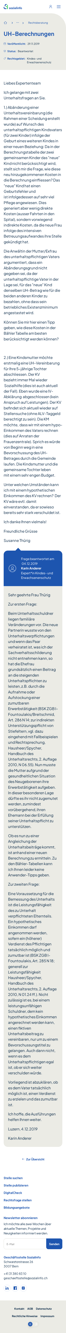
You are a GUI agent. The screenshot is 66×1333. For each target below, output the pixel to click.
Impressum (47, 1316)
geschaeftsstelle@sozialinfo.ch (25, 1278)
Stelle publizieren (16, 1185)
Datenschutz (44, 1308)
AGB (30, 1308)
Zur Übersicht (35, 1159)
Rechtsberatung (38, 22)
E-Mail (10, 1244)
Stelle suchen (13, 1178)
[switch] (33, 1324)
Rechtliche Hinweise (25, 1316)
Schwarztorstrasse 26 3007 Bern (18, 1264)
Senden (54, 1244)
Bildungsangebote (17, 1207)
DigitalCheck (13, 1193)
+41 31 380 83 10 (15, 1273)
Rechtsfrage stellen (18, 1200)
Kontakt (19, 1308)
